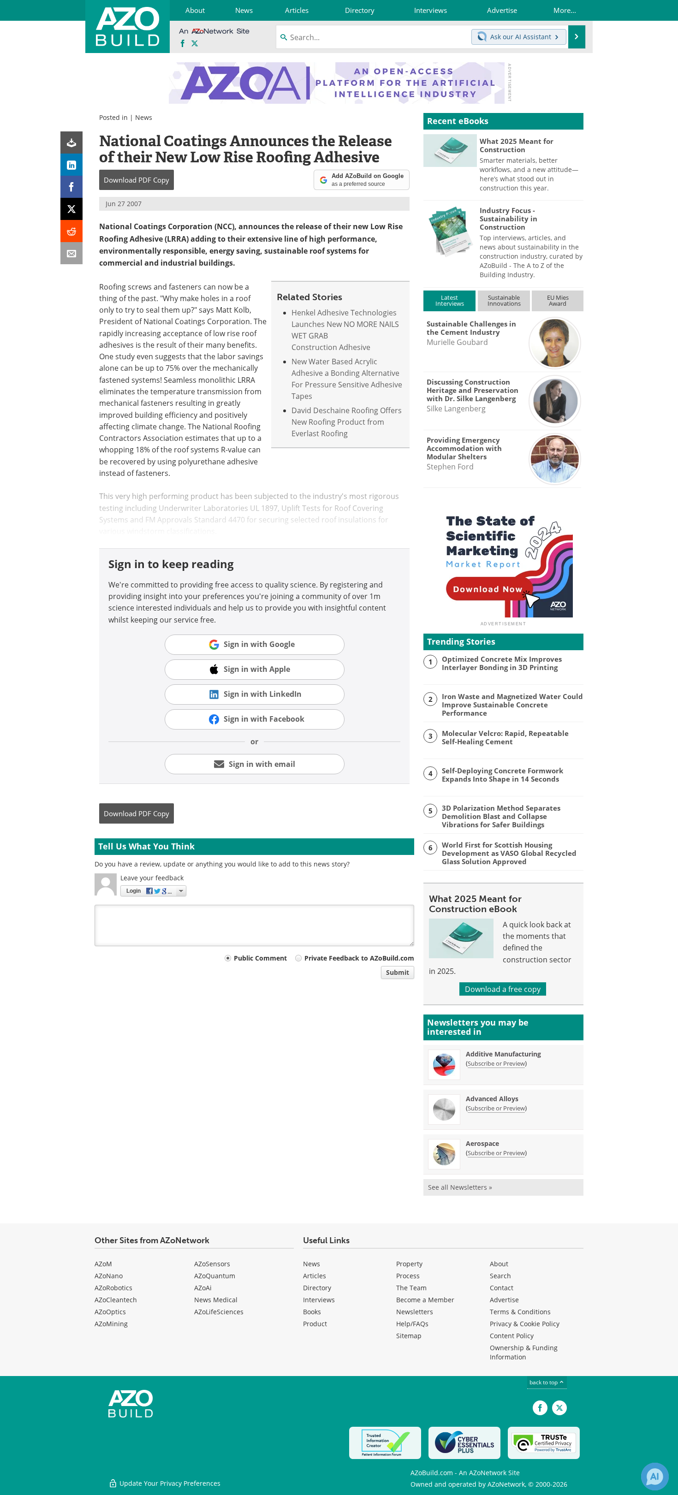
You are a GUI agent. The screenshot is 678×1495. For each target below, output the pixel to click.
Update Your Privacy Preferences (169, 1483)
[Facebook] (71, 187)
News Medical (216, 1299)
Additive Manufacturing (503, 1054)
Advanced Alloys (492, 1098)
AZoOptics (110, 1311)
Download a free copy (503, 989)
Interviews (319, 1299)
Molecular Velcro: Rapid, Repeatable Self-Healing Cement (505, 737)
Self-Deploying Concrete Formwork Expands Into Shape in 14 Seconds (502, 774)
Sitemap (409, 1335)
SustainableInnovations (504, 300)
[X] (71, 209)
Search (500, 1275)
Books (312, 1311)
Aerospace (482, 1143)
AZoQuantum (214, 1275)
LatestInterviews (449, 300)
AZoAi (203, 1287)
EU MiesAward (558, 300)
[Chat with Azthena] (655, 1476)
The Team (411, 1287)
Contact (501, 1287)
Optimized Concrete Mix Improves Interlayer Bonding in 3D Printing (502, 663)
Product (315, 1323)
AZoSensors (212, 1263)
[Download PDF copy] (71, 142)
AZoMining (111, 1323)
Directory (317, 1287)
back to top (544, 1382)
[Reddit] (71, 231)
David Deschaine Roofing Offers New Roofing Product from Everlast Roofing (346, 422)
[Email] (71, 253)
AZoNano (109, 1275)
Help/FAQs (412, 1323)
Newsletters (414, 1311)
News (143, 117)
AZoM (103, 1263)
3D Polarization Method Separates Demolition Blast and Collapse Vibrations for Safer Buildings (501, 816)
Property (409, 1263)
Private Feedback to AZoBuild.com (359, 958)
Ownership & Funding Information (524, 1352)
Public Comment (260, 958)
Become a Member (425, 1299)
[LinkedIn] (71, 165)
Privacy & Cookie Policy (524, 1323)
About (499, 1263)
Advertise (504, 1299)
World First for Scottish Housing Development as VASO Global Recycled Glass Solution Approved (509, 853)
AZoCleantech (116, 1299)
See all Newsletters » (460, 1187)
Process (408, 1275)
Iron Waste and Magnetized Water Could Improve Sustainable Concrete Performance (512, 704)
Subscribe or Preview (496, 1063)
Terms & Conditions (520, 1311)
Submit (397, 972)
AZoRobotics (113, 1287)
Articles (314, 1275)
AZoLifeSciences (219, 1311)
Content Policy (512, 1335)
